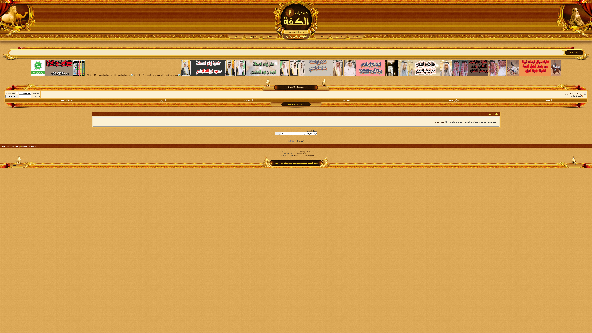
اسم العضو (36, 93)
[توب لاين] (17, 166)
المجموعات (248, 100)
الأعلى (3, 146)
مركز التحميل (453, 100)
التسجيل (548, 100)
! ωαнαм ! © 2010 (301, 153)
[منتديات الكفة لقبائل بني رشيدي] (296, 20)
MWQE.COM (305, 152)
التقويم (163, 100)
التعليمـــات (347, 100)
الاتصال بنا (32, 146)
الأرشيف (24, 146)
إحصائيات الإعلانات (13, 146)
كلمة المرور (36, 96)
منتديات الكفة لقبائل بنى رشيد (573, 94)
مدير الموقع (439, 122)
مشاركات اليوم (67, 100)
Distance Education (309, 155)
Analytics (297, 155)
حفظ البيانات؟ (10, 93)
